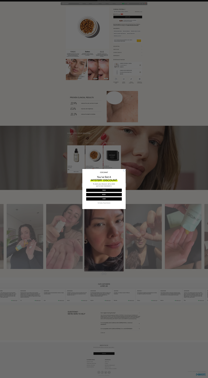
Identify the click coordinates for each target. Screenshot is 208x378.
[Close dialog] (124, 170)
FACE (104, 190)
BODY (104, 194)
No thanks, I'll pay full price (104, 203)
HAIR (104, 199)
